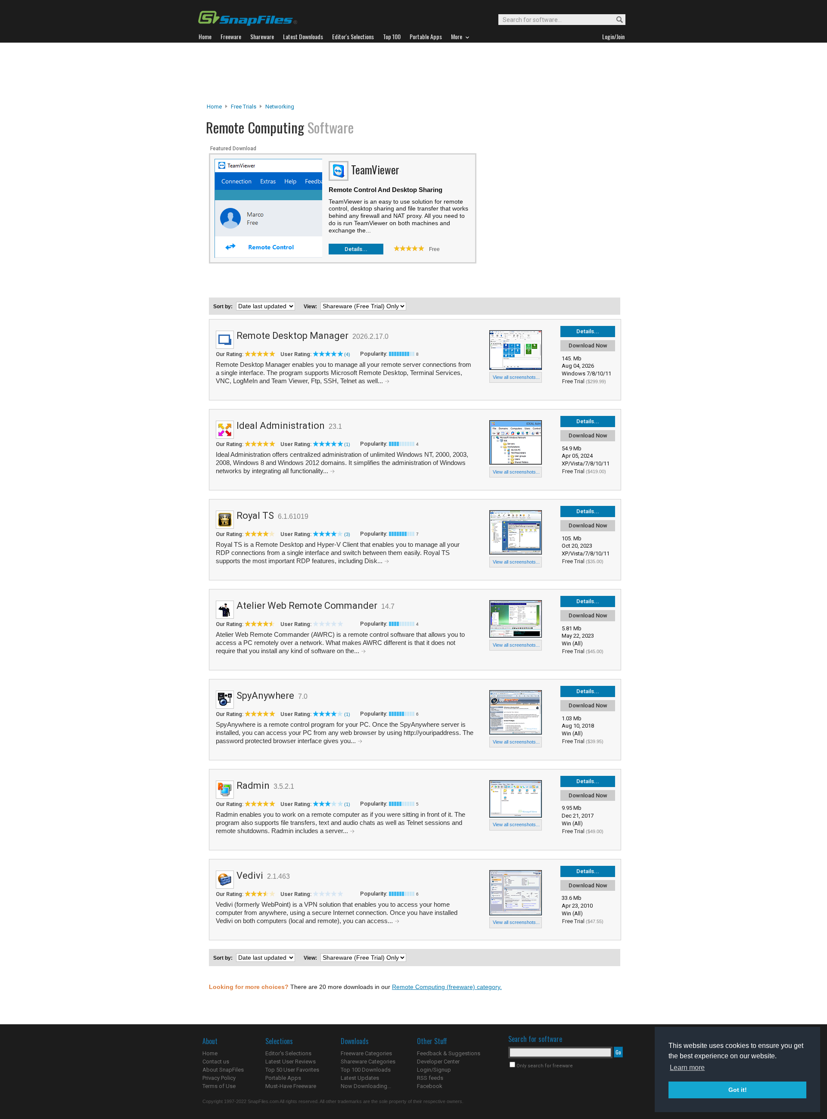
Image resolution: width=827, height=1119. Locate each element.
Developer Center (438, 1061)
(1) (347, 444)
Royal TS (255, 515)
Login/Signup (434, 1069)
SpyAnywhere (265, 695)
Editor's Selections (288, 1053)
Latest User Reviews (290, 1061)
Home (214, 106)
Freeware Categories (366, 1053)
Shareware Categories (368, 1061)
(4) (347, 354)
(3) (347, 534)
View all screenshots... (516, 377)
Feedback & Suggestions (448, 1053)
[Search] (615, 20)
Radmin (253, 785)
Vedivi (249, 875)
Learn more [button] (687, 1067)
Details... (356, 249)
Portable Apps (283, 1078)
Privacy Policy (219, 1078)
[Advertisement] (413, 72)
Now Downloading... (366, 1086)
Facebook (429, 1086)
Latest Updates (360, 1078)
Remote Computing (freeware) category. (447, 986)
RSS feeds (430, 1078)
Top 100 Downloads (366, 1069)
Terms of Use (219, 1086)
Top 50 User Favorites (292, 1069)
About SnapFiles (223, 1069)
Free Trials (243, 106)
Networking (279, 106)
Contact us (215, 1061)
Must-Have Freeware (290, 1086)
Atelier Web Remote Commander (306, 605)
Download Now (588, 345)
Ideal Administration (280, 425)
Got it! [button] (737, 1089)
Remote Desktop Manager (292, 335)
